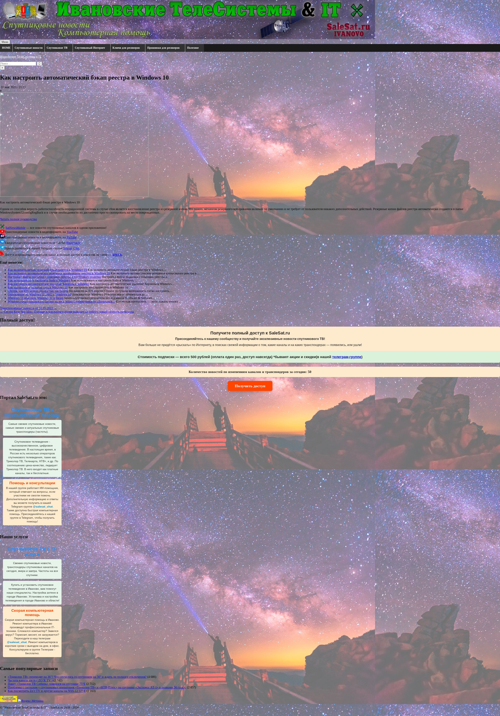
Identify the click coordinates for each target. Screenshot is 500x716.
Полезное (193, 47)
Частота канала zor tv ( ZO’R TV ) (30, 680)
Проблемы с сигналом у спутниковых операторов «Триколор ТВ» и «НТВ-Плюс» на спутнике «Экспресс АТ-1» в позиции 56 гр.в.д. (97, 687)
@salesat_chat (43, 506)
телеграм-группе (346, 357)
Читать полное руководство (18, 219)
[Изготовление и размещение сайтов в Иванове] (8, 701)
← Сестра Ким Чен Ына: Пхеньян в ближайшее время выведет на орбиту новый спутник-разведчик (67, 311)
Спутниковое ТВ (57, 47)
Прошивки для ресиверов (163, 47)
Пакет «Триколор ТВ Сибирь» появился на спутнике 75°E (47, 683)
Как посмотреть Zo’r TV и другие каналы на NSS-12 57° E (47, 691)
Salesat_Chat (71, 248)
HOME (6, 47)
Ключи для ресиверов (126, 47)
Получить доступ (250, 386)
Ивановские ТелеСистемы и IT (20, 56)
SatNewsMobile (15, 227)
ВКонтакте (73, 242)
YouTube (72, 232)
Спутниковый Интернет (90, 47)
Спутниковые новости (29, 47)
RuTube (72, 237)
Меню (5, 41)
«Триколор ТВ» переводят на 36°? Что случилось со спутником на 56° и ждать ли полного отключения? (77, 676)
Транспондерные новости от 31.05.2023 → (28, 308)
